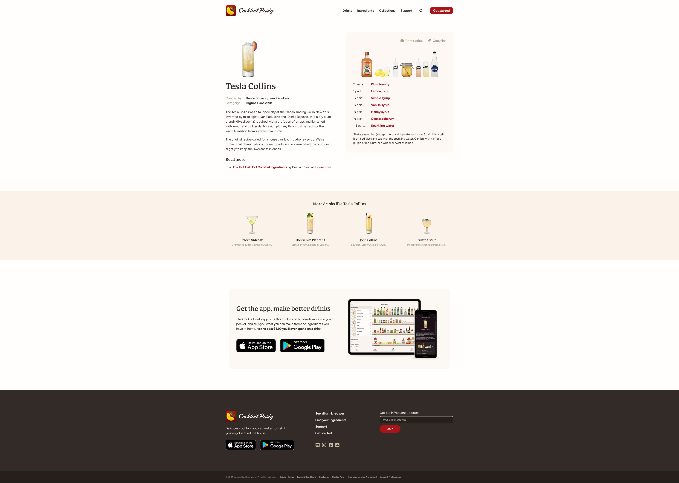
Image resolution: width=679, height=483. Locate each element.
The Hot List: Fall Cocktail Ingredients (260, 167)
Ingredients (365, 10)
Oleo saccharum (382, 119)
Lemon (376, 91)
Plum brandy (380, 84)
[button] (412, 40)
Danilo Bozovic (256, 98)
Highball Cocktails (259, 103)
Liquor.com (323, 167)
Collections (387, 10)
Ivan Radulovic (279, 98)
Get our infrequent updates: (399, 413)
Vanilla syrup (380, 105)
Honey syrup (380, 112)
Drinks (347, 10)
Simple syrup (380, 98)
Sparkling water (382, 126)
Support (406, 10)
